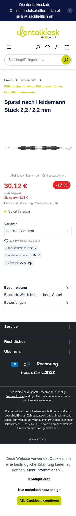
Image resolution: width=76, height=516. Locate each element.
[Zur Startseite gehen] (38, 32)
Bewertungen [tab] (15, 302)
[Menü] (9, 47)
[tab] (37, 291)
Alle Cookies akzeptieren (39, 500)
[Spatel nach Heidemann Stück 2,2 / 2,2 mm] (38, 148)
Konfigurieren (39, 479)
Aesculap (26, 263)
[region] (38, 151)
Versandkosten (15, 396)
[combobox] (35, 59)
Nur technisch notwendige (39, 490)
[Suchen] (66, 59)
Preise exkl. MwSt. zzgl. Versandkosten (29, 203)
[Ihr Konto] (57, 47)
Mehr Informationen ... (45, 470)
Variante (10, 224)
